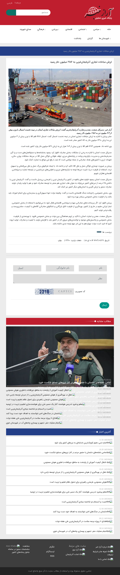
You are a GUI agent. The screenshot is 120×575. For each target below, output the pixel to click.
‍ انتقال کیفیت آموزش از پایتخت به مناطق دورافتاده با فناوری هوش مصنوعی (78, 461)
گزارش (90, 38)
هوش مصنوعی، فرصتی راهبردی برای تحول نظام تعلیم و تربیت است (81, 481)
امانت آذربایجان (72, 554)
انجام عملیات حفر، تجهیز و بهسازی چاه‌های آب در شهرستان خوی (82, 530)
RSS (52, 556)
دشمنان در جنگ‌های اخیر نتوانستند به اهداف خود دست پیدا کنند (82, 510)
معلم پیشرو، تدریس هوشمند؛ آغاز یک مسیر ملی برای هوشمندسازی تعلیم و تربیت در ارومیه (71, 491)
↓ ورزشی (55, 29)
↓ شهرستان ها (105, 38)
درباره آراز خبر (102, 547)
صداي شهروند (25, 29)
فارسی (9, 3)
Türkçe (17, 3)
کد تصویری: (80, 291)
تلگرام (52, 547)
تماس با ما (103, 559)
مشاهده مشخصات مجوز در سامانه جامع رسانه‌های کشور (19, 549)
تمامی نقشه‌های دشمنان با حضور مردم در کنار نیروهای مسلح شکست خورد (78, 451)
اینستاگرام (50, 551)
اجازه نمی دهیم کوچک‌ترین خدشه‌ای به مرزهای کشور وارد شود (83, 441)
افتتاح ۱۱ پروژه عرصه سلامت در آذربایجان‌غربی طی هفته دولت (83, 520)
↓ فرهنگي (41, 29)
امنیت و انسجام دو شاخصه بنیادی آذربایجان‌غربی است (87, 500)
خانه (109, 29)
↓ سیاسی (97, 29)
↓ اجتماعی (82, 29)
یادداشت (77, 38)
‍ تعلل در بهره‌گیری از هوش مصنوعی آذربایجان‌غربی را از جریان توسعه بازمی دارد (76, 471)
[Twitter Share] (65, 248)
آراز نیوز (75, 549)
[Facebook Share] (58, 248)
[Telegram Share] (55, 248)
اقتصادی (68, 29)
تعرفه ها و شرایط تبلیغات (103, 553)
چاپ (60, 240)
